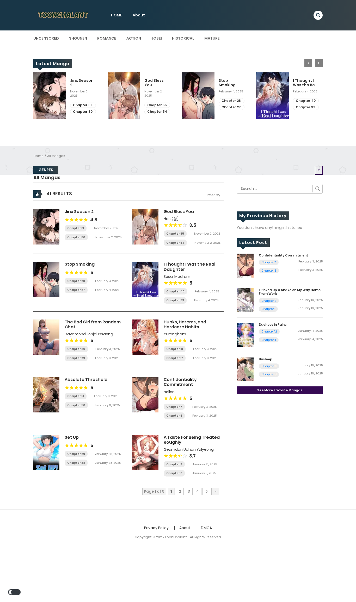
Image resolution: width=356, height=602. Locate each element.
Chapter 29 (76, 358)
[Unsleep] (245, 369)
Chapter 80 (83, 111)
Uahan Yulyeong (198, 449)
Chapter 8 (268, 374)
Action (133, 38)
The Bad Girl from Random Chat (93, 324)
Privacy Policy (156, 527)
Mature (212, 38)
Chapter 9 (269, 366)
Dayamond (75, 334)
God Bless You (154, 82)
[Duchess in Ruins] (245, 334)
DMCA (206, 527)
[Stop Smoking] (46, 279)
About (139, 15)
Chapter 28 (231, 100)
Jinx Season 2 (82, 82)
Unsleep (265, 359)
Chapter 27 (231, 107)
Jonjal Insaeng (100, 334)
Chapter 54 (157, 111)
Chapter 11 (268, 340)
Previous (308, 63)
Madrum (182, 276)
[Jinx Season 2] (46, 226)
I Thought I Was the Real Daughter (305, 82)
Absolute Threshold (86, 379)
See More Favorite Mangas (279, 390)
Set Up (72, 437)
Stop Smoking (227, 82)
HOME (116, 15)
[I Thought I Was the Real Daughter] (145, 279)
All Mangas (56, 156)
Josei (156, 38)
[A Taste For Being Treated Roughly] (145, 452)
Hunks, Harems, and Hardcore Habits (185, 324)
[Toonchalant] (63, 14)
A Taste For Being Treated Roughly (192, 439)
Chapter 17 (174, 358)
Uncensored (46, 38)
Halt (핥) (171, 218)
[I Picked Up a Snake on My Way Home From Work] (245, 300)
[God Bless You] (145, 226)
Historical (183, 38)
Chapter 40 (306, 100)
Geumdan (173, 449)
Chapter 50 (76, 405)
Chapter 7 (174, 407)
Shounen (78, 38)
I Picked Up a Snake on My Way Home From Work (290, 292)
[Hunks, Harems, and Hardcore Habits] (145, 337)
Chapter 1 (268, 309)
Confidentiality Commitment (180, 382)
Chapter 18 (174, 349)
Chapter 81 (82, 105)
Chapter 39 (305, 107)
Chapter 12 (269, 331)
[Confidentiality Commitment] (145, 394)
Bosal (169, 276)
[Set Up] (46, 452)
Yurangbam (175, 334)
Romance (106, 38)
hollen (169, 391)
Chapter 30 (76, 349)
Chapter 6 (174, 415)
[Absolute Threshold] (46, 394)
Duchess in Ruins (272, 324)
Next (319, 63)
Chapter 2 (268, 301)
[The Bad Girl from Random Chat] (46, 337)
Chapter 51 (75, 396)
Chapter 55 (157, 105)
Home (39, 156)
